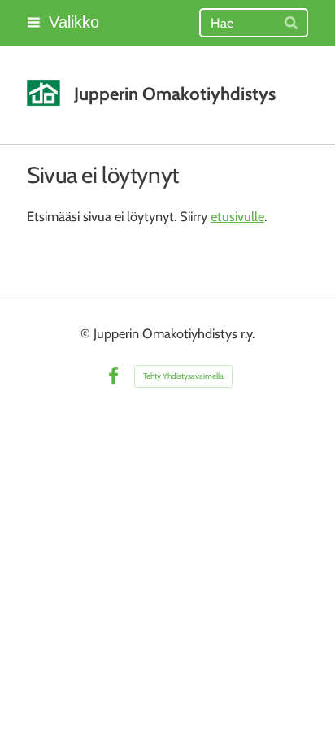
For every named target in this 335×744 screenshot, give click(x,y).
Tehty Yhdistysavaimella (183, 376)
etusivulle (237, 216)
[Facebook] (113, 376)
